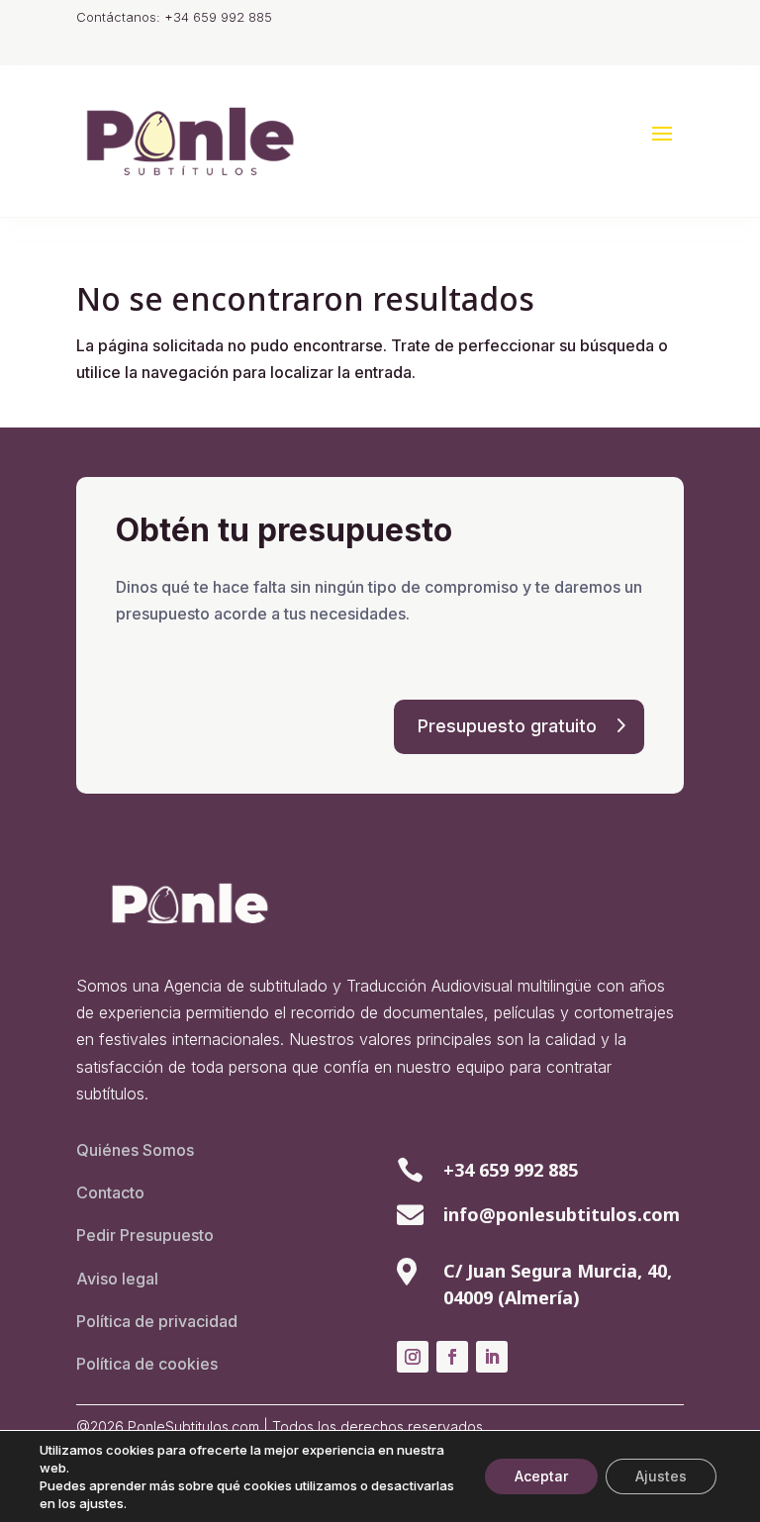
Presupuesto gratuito (507, 725)
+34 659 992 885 (510, 1170)
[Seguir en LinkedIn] (492, 1357)
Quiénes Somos (135, 1150)
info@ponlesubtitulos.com (561, 1214)
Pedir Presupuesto (145, 1235)
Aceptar (541, 1476)
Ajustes (661, 1476)
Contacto (110, 1192)
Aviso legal (117, 1278)
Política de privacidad (157, 1321)
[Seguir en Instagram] (412, 1357)
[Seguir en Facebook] (452, 1357)
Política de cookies (147, 1364)
